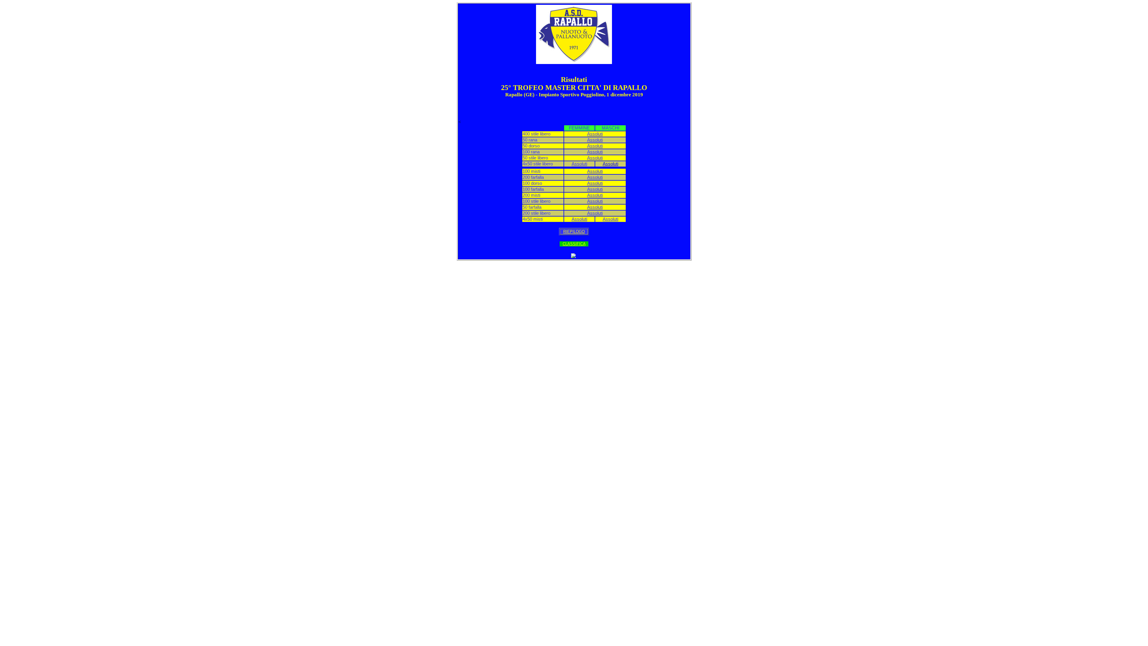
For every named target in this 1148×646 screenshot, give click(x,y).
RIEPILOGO (574, 231)
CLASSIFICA (574, 244)
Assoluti (595, 134)
